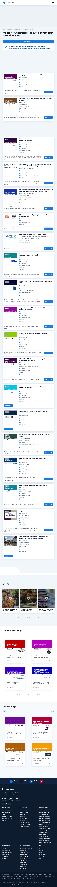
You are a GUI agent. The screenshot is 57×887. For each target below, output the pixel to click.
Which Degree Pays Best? (44, 822)
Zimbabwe (4, 878)
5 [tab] (27, 617)
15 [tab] (44, 694)
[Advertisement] (28, 16)
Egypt (16, 876)
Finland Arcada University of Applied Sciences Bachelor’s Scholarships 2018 (35, 215)
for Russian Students (18, 29)
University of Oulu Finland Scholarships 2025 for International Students (33, 387)
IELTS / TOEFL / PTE (24, 856)
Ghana (8, 876)
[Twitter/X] (6, 804)
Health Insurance (24, 852)
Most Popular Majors (43, 826)
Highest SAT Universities (44, 838)
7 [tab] (32, 617)
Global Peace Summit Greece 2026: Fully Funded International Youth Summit (41, 734)
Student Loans (23, 854)
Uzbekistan (32, 878)
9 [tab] (36, 617)
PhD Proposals (5, 856)
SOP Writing (4, 858)
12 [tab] (37, 694)
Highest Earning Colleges (44, 816)
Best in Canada (23, 818)
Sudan (18, 878)
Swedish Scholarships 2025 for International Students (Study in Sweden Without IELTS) (35, 165)
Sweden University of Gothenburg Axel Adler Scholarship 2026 (35, 282)
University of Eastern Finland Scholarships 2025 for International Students (34, 334)
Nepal (40, 874)
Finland (26, 29)
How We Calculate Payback (45, 842)
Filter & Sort (29, 41)
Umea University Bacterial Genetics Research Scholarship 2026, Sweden (14, 657)
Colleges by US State (43, 830)
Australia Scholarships (7, 816)
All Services (4, 848)
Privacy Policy (42, 856)
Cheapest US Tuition (43, 836)
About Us (41, 850)
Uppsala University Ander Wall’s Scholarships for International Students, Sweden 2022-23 (33, 537)
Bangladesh (31, 874)
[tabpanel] (10, 601)
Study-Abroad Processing (7, 850)
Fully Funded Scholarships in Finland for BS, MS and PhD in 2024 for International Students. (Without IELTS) (36, 190)
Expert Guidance (5, 854)
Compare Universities (25, 822)
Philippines (4, 876)
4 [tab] (25, 617)
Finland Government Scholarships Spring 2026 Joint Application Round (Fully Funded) (34, 254)
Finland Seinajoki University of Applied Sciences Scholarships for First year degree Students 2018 (33, 235)
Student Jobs (23, 862)
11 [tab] (35, 694)
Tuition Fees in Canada (44, 832)
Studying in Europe (43, 834)
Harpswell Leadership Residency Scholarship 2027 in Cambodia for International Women (15, 684)
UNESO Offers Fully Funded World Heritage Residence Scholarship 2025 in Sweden (34, 359)
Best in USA (22, 814)
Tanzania (41, 876)
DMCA (40, 858)
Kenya (12, 876)
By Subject (4, 820)
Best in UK (22, 816)
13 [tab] (39, 694)
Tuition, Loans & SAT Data (44, 828)
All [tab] (4, 711)
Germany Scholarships (7, 818)
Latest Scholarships (6, 810)
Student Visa (23, 850)
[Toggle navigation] (52, 2)
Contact (40, 852)
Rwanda (22, 878)
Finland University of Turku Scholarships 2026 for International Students (33, 139)
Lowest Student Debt (43, 814)
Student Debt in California (44, 818)
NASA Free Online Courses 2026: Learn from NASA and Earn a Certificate (41, 760)
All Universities (23, 810)
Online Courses (23, 864)
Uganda (46, 876)
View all (51, 635)
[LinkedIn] (9, 804)
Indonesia (49, 874)
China (21, 874)
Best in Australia (24, 820)
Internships (22, 858)
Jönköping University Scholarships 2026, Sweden (33, 75)
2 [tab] (20, 617)
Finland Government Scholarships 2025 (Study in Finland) (33, 459)
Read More (47, 92)
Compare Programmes (25, 824)
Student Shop (23, 866)
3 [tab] (23, 617)
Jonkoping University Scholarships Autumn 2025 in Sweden (34, 435)
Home (4, 29)
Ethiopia (20, 876)
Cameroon (9, 878)
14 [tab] (42, 694)
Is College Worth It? (43, 810)
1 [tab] (18, 617)
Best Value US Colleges (44, 812)
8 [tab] (34, 617)
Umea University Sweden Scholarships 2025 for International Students (33, 412)
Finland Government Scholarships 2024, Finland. (33, 485)
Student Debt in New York (44, 820)
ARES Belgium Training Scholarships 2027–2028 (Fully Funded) (40, 684)
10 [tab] (38, 617)
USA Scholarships (6, 812)
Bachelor (31, 29)
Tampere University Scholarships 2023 (30, 511)
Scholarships (10, 29)
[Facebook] (3, 804)
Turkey (50, 876)
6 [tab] (29, 617)
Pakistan (26, 874)
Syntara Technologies (19, 884)
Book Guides (23, 868)
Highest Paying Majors (44, 824)
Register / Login (42, 854)
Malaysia (27, 878)
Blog (40, 848)
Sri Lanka (30, 876)
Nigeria (36, 874)
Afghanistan (35, 876)
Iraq (54, 876)
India (18, 874)
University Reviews (24, 826)
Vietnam (44, 874)
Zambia (14, 878)
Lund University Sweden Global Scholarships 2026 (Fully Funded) (35, 99)
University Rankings (24, 812)
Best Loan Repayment (44, 840)
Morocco (25, 876)
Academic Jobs (23, 860)
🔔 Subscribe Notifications (26, 848)
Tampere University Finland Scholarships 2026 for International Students (33, 308)
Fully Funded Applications (7, 852)
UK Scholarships (5, 814)
